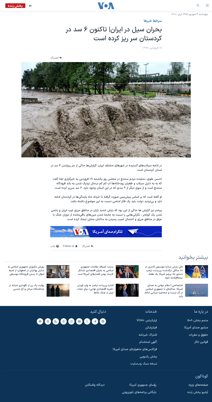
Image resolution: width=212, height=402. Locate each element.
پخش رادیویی (148, 356)
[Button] (56, 58)
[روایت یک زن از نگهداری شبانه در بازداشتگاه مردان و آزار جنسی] (58, 290)
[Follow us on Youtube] (79, 321)
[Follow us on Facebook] (103, 321)
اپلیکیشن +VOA (147, 320)
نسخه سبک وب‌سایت (143, 364)
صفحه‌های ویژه (198, 385)
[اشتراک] (40, 321)
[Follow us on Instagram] (71, 321)
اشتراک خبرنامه (148, 335)
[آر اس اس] (56, 321)
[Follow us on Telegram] (95, 321)
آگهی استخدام (148, 342)
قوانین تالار (201, 342)
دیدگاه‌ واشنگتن (95, 385)
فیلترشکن (151, 327)
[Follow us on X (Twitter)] (87, 321)
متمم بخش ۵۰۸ (197, 320)
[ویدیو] (30, 5)
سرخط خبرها (153, 21)
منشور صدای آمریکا (196, 327)
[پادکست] (48, 321)
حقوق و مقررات (198, 335)
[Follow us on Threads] (63, 321)
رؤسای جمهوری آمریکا (142, 385)
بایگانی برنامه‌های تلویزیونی (139, 392)
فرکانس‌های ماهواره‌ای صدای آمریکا (135, 349)
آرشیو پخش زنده (197, 392)
